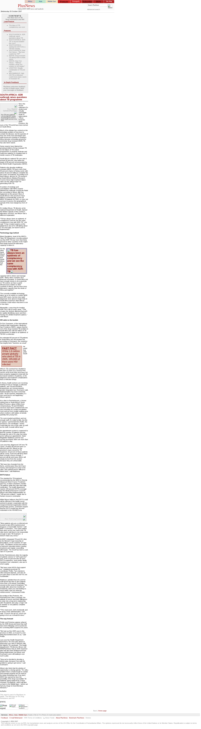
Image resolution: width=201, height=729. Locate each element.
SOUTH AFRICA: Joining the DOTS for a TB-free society (17, 46)
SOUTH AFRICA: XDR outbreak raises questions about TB (17, 36)
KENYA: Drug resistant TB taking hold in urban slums (17, 57)
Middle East (52, 1)
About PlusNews (62, 718)
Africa (30, 1)
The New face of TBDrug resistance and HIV (15, 18)
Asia (40, 1)
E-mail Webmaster (16, 718)
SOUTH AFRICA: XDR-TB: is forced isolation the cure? (17, 41)
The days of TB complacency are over (17, 26)
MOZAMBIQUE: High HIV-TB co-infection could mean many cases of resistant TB (17, 76)
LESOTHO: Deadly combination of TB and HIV (17, 69)
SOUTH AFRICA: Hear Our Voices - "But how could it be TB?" (17, 52)
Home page (102, 711)
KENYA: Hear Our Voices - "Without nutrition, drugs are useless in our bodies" (17, 63)
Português (76, 1)
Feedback (4, 718)
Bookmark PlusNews (76, 718)
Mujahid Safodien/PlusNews (10, 110)
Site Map (109, 1)
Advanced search (93, 9)
